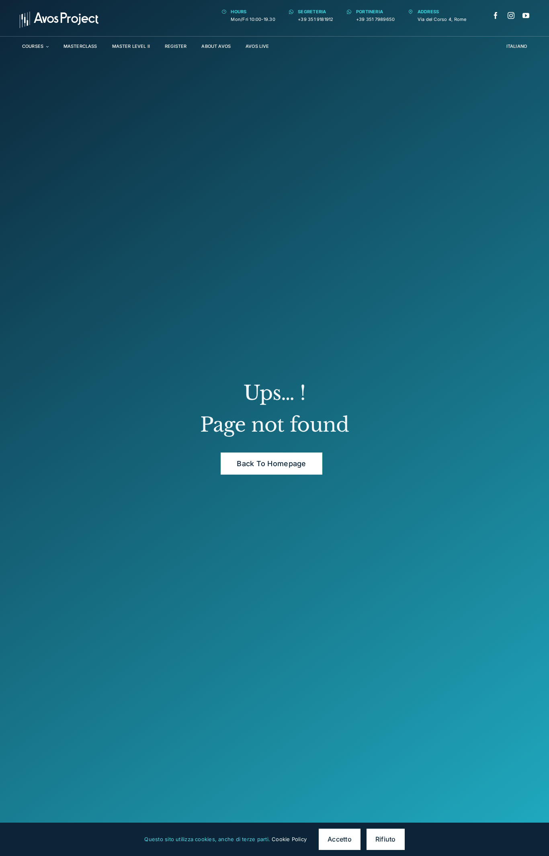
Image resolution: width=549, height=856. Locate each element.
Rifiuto (385, 839)
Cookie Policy (289, 839)
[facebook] (495, 15)
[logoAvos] (59, 14)
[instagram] (511, 15)
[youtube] (525, 15)
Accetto (340, 839)
